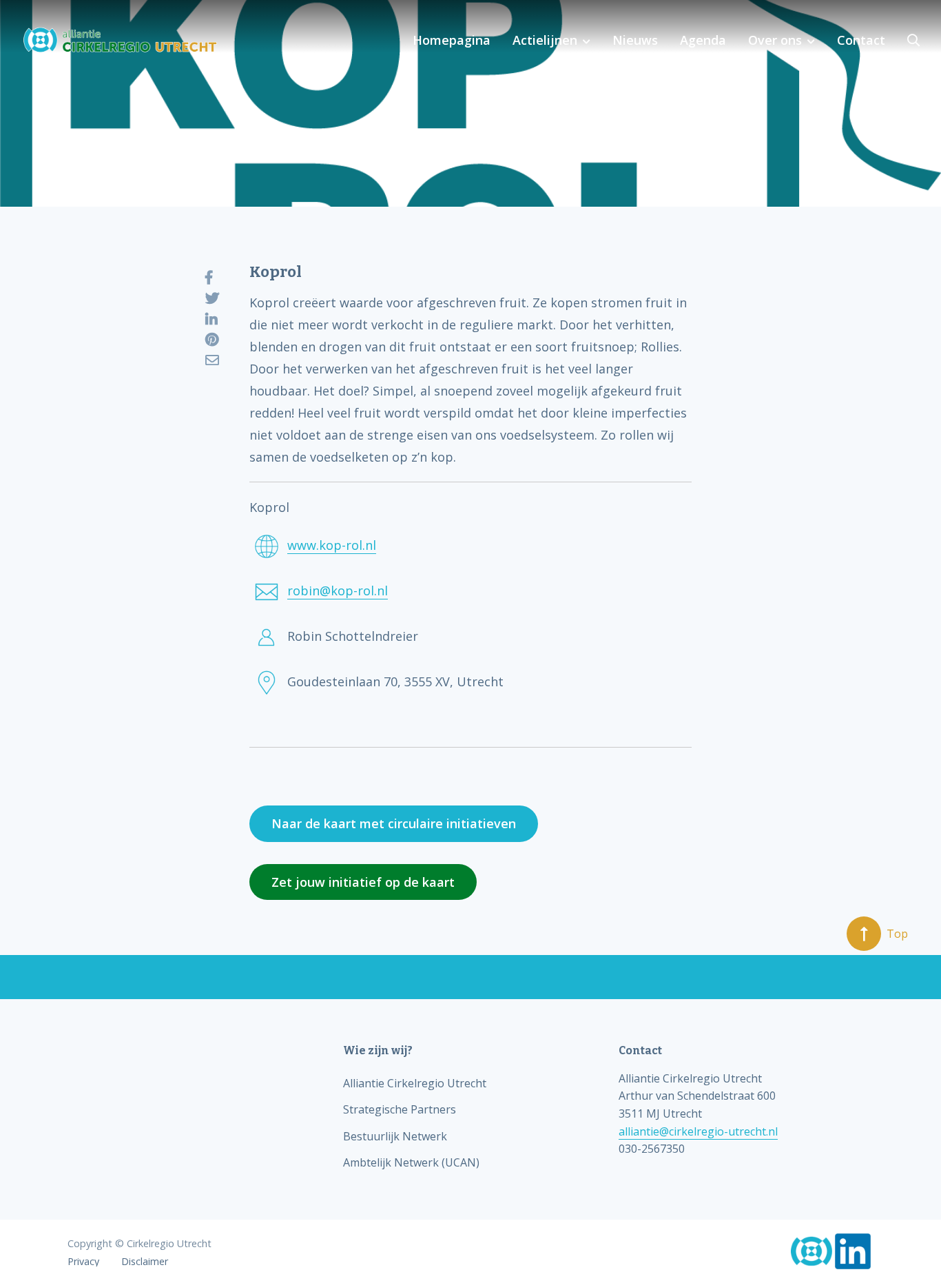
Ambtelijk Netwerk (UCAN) (411, 1162)
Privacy (83, 1261)
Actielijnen (545, 40)
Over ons (775, 40)
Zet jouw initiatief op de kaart (363, 882)
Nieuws (635, 40)
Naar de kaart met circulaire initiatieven (393, 823)
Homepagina (451, 40)
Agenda (703, 40)
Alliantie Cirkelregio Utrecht (414, 1083)
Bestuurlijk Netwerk (395, 1136)
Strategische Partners (399, 1109)
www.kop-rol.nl (331, 545)
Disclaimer (144, 1261)
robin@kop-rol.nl (337, 590)
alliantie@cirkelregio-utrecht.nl (698, 1131)
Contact (861, 40)
